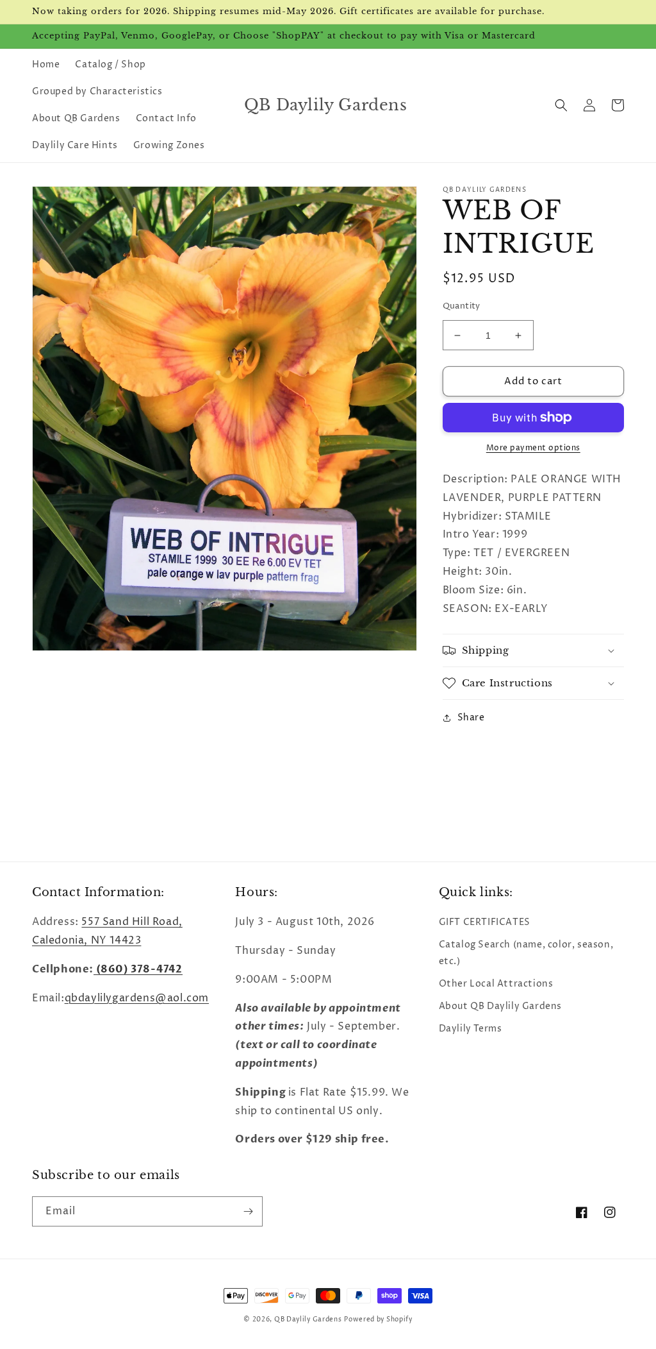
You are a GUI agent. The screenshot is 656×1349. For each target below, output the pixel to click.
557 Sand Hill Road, (131, 922)
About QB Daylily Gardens (500, 1006)
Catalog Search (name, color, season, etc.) (526, 952)
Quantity (461, 306)
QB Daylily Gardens (308, 1319)
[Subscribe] (248, 1211)
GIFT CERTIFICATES (484, 922)
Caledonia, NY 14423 (86, 940)
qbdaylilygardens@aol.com (137, 998)
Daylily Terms (470, 1028)
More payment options (533, 448)
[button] (561, 105)
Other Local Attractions (496, 984)
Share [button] (471, 717)
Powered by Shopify (378, 1319)
